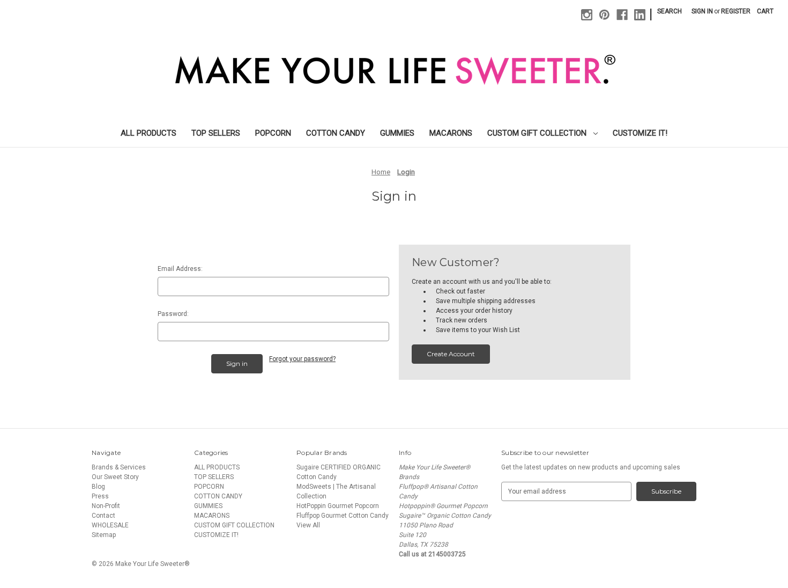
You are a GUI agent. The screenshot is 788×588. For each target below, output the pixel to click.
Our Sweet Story (115, 477)
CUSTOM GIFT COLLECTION (538, 133)
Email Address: (180, 269)
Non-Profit (106, 506)
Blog (98, 486)
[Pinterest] (604, 14)
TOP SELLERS (215, 133)
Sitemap (104, 535)
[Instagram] (586, 14)
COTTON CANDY (335, 133)
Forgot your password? (302, 359)
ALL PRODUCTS (148, 133)
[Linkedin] (639, 14)
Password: (173, 314)
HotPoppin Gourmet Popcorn (337, 506)
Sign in (702, 11)
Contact (103, 515)
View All (308, 525)
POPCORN (273, 133)
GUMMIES (397, 133)
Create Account (451, 354)
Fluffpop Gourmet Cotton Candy (342, 515)
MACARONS (450, 133)
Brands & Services (119, 467)
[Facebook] (622, 14)
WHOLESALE (110, 525)
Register (735, 11)
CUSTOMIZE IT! (640, 133)
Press (100, 496)
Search (669, 11)
